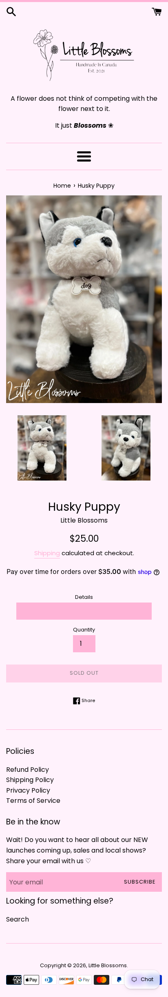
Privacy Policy (28, 790)
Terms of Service (33, 800)
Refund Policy (27, 769)
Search (17, 919)
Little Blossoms (107, 965)
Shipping (47, 553)
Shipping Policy (30, 779)
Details (84, 597)
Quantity (84, 629)
